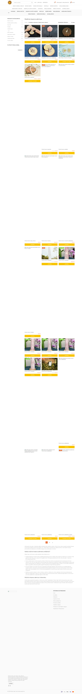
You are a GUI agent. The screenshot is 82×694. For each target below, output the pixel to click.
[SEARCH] (32, 2)
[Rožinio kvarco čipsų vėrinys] (33, 197)
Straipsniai (55, 596)
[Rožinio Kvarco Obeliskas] (50, 253)
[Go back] (8, 13)
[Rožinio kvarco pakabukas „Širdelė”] (67, 491)
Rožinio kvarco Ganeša (46, 240)
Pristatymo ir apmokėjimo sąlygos (60, 606)
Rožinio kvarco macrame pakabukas (66, 240)
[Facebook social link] (8, 686)
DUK (54, 593)
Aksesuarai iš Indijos (11, 34)
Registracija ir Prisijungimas (58, 608)
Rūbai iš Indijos (10, 36)
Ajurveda (9, 24)
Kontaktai (55, 595)
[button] (33, 42)
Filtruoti (20, 50)
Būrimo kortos (10, 20)
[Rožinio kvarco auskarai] (67, 106)
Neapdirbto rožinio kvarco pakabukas (66, 38)
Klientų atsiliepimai (57, 600)
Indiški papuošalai (10, 38)
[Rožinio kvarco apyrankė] (33, 70)
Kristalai (8, 26)
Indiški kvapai (10, 28)
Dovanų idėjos (10, 40)
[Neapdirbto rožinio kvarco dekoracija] (50, 31)
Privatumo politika (56, 602)
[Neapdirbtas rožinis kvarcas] (33, 31)
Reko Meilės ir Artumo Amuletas (65, 57)
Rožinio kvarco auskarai (63, 149)
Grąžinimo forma (56, 598)
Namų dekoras (10, 32)
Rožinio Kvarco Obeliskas (46, 260)
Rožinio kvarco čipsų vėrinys (30, 240)
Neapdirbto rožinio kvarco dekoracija (49, 38)
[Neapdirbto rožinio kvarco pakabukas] (67, 31)
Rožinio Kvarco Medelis (29, 332)
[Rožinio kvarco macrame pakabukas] (67, 197)
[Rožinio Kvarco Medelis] (33, 289)
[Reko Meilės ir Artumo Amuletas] (67, 50)
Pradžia (26, 22)
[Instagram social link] (10, 686)
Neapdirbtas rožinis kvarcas (30, 38)
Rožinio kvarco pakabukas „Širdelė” (65, 534)
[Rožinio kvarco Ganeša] (50, 197)
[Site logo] (9, 2)
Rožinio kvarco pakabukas (47, 371)
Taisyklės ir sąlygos (57, 604)
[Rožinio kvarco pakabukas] (50, 364)
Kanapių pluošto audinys (12, 22)
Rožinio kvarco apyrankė (29, 77)
